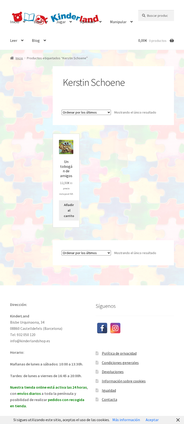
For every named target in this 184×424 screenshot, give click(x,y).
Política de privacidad (119, 353)
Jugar (61, 21)
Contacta (109, 399)
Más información (126, 419)
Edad (38, 21)
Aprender (87, 21)
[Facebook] (102, 328)
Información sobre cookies (124, 381)
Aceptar (152, 419)
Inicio (14, 21)
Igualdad (109, 390)
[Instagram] (115, 328)
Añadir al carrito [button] (69, 210)
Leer (13, 40)
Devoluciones (113, 371)
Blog (36, 40)
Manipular (118, 21)
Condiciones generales (120, 362)
